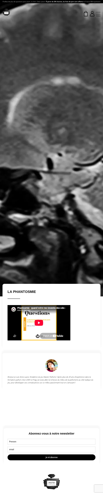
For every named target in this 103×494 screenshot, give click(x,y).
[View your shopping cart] (86, 13)
